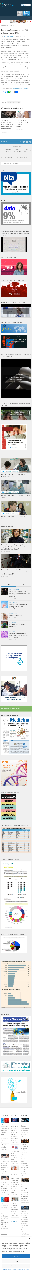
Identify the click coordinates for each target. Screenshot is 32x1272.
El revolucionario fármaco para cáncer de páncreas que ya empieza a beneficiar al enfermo (14, 1132)
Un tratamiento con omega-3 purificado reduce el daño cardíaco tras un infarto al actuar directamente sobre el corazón (5, 1135)
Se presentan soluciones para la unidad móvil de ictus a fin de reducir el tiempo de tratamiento (24, 1192)
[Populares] (8, 585)
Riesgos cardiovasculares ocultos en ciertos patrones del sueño (5, 1164)
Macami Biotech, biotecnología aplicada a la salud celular (25, 1128)
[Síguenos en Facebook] (21, 142)
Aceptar (16, 1256)
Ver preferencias (16, 1266)
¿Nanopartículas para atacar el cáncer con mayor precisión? (15, 1156)
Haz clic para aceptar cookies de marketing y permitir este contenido (16, 311)
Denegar (16, 1261)
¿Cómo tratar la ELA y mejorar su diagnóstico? (18, 625)
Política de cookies (7, 1269)
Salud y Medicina (8, 36)
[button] (29, 1239)
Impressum (26, 1269)
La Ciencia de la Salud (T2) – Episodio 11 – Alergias (13, 518)
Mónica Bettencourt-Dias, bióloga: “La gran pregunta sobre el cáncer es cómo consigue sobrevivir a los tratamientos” (14, 547)
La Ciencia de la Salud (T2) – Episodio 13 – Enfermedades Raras (13, 475)
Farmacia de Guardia (7, 25)
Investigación (13, 602)
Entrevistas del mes (14, 589)
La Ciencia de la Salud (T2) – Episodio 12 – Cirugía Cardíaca (15, 497)
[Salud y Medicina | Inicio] (16, 5)
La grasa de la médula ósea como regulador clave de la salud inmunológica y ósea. (18, 606)
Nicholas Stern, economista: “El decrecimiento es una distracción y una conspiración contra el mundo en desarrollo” (15, 572)
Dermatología (13, 613)
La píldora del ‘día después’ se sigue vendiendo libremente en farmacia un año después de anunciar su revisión (7, 125)
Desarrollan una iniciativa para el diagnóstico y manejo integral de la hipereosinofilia (18, 635)
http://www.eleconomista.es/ (21, 88)
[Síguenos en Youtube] (27, 142)
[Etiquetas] (23, 585)
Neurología (12, 622)
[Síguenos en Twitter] (24, 142)
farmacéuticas (11, 102)
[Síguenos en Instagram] (30, 142)
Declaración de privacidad (17, 1269)
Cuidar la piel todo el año (15, 616)
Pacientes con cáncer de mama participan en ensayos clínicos (15, 1208)
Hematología (12, 631)
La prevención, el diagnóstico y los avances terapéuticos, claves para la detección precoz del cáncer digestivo (15, 1182)
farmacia (18, 102)
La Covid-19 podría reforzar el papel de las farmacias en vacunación (22, 123)
